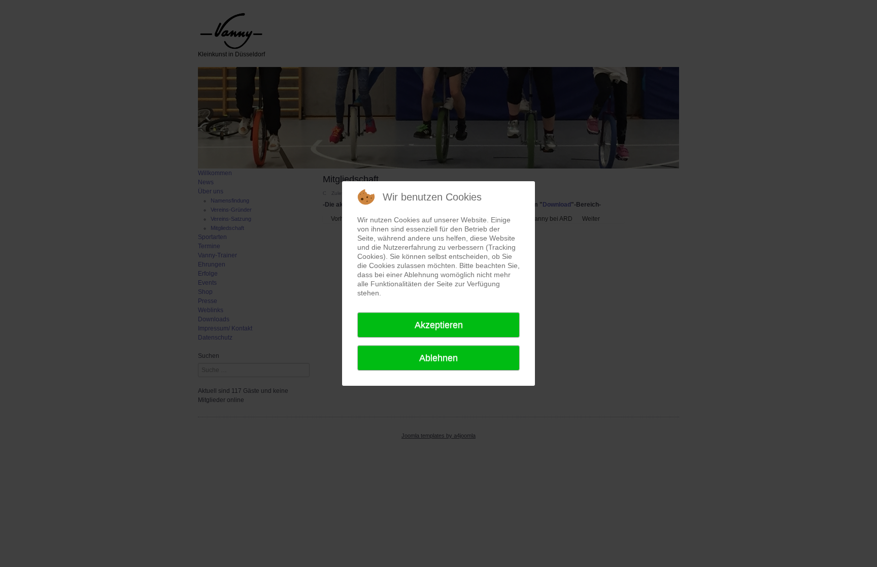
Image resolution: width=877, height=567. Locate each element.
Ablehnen (438, 358)
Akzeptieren (439, 325)
